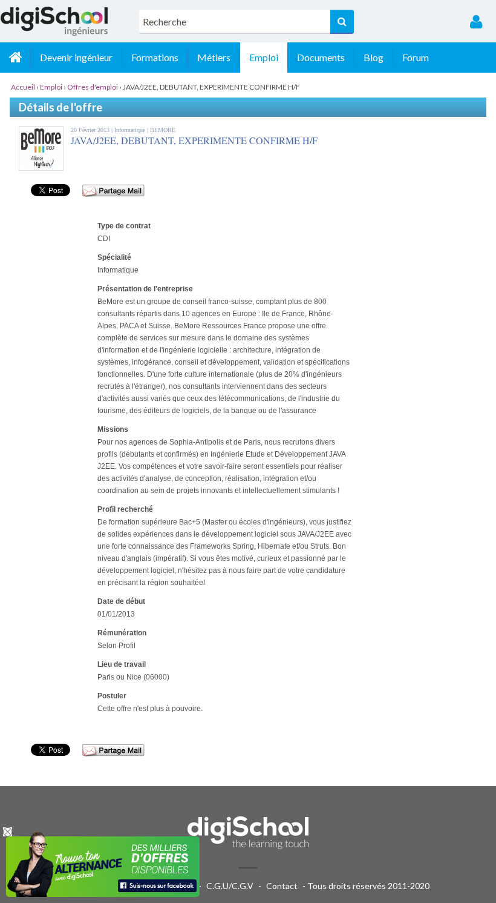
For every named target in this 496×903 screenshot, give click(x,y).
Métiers (213, 57)
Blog (373, 57)
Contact (282, 886)
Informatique (130, 130)
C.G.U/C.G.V (229, 886)
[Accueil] (15, 57)
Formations (154, 57)
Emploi (263, 57)
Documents (321, 57)
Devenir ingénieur (76, 57)
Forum (415, 57)
